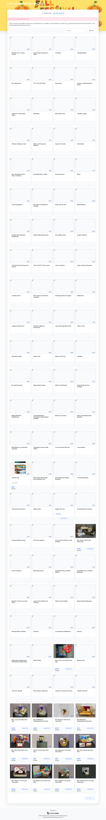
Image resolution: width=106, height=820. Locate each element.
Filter (92, 30)
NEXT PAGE (89, 798)
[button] (20, 51)
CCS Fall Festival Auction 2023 (26, 3)
